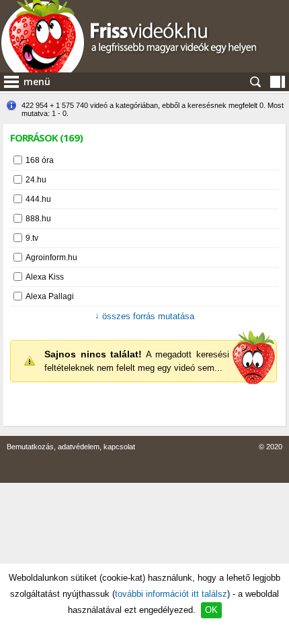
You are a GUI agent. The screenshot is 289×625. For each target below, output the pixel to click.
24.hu (36, 179)
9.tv (32, 238)
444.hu (38, 199)
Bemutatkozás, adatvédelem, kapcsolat (71, 447)
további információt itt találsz (171, 594)
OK (211, 610)
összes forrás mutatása (144, 316)
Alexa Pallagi (50, 296)
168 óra (40, 160)
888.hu (38, 218)
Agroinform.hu (51, 257)
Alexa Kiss (45, 277)
